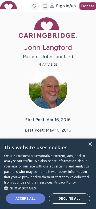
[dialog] (48, 174)
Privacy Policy (65, 182)
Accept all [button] (25, 198)
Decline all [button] (69, 198)
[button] (48, 188)
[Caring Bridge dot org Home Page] (48, 36)
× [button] (90, 144)
